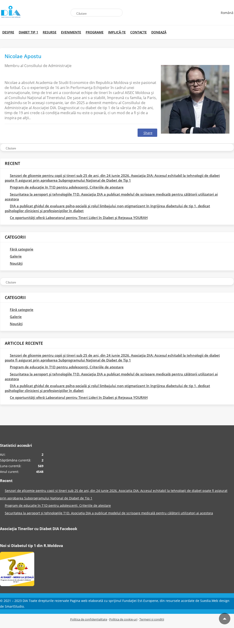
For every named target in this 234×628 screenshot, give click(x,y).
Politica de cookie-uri (123, 619)
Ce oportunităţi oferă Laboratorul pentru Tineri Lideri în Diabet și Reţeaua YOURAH (79, 217)
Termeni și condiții (151, 619)
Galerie (16, 256)
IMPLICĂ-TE (117, 32)
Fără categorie (21, 249)
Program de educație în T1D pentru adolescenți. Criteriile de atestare (67, 187)
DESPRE (8, 32)
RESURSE (49, 32)
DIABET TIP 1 (28, 32)
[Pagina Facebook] (17, 570)
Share (148, 133)
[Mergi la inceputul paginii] (224, 618)
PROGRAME (95, 32)
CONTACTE (138, 32)
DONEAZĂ (158, 32)
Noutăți (16, 263)
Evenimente (71, 32)
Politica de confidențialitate (88, 619)
